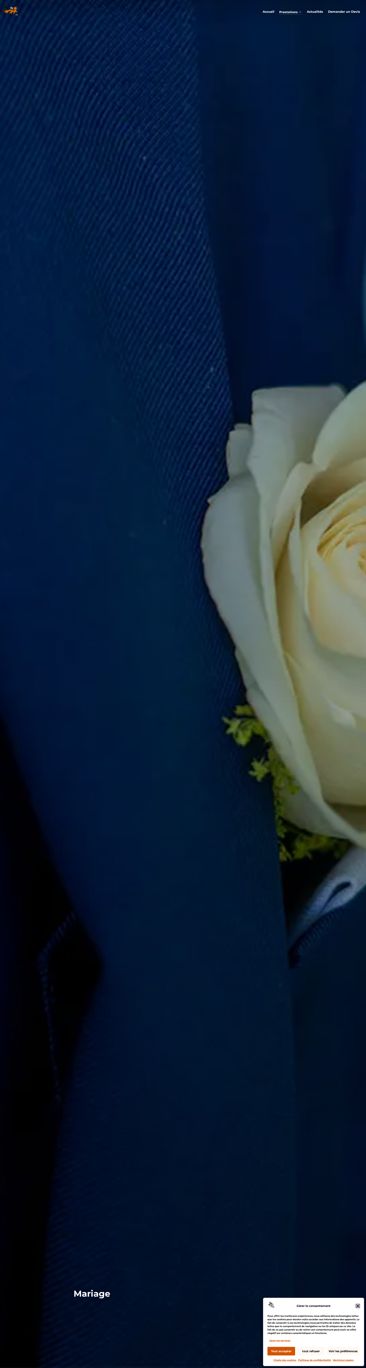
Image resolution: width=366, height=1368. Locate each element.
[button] (358, 1306)
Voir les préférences (343, 1351)
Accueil (268, 12)
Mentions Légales (343, 1360)
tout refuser (311, 1351)
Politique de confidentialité (314, 1360)
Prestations (288, 12)
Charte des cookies (285, 1360)
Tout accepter (281, 1351)
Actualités (315, 12)
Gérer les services (279, 1340)
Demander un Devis (344, 12)
